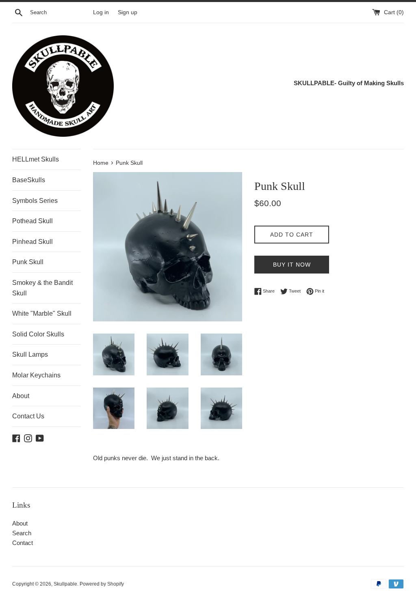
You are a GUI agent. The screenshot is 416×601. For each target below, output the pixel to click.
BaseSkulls (28, 180)
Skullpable (65, 584)
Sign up (127, 12)
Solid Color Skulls (38, 334)
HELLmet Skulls (35, 159)
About (20, 395)
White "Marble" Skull (42, 313)
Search (21, 533)
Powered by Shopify (102, 584)
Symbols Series (35, 200)
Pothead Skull (32, 221)
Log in (101, 12)
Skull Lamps (30, 354)
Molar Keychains (36, 375)
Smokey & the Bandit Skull (42, 288)
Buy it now (292, 264)
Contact (22, 542)
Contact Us (28, 416)
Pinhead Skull (32, 241)
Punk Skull (27, 261)
